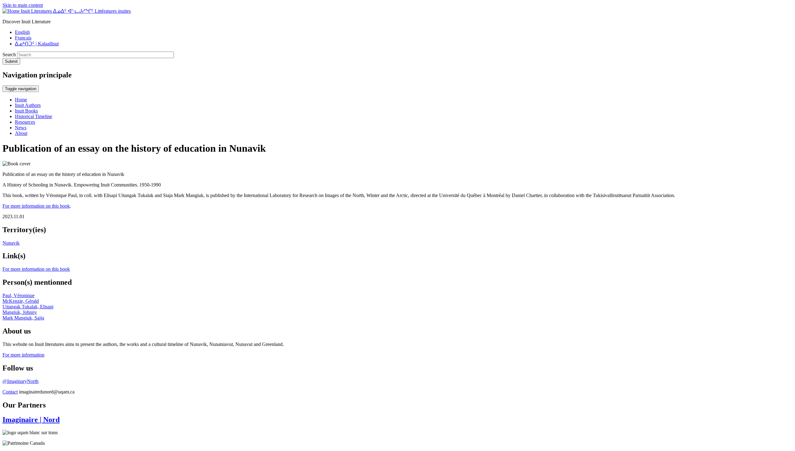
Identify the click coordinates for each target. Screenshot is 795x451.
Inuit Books (26, 110)
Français (23, 37)
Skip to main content (22, 5)
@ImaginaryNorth (20, 381)
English (22, 32)
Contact (10, 391)
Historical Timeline (33, 116)
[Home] (11, 11)
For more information (23, 354)
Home (21, 99)
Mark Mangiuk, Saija (23, 317)
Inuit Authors (28, 105)
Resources (25, 122)
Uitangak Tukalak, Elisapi (27, 306)
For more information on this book (36, 206)
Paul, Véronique (18, 295)
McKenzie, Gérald (20, 301)
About (21, 133)
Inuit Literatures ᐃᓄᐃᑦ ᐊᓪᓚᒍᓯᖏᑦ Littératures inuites (76, 11)
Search (9, 54)
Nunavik (11, 243)
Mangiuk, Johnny (19, 312)
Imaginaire (31, 420)
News (20, 127)
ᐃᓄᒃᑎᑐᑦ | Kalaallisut (37, 43)
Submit (11, 61)
